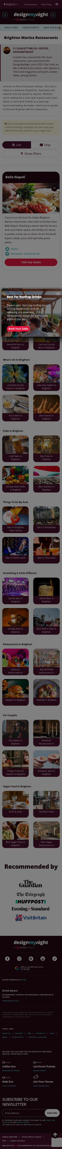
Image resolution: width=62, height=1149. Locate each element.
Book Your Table (18, 328)
